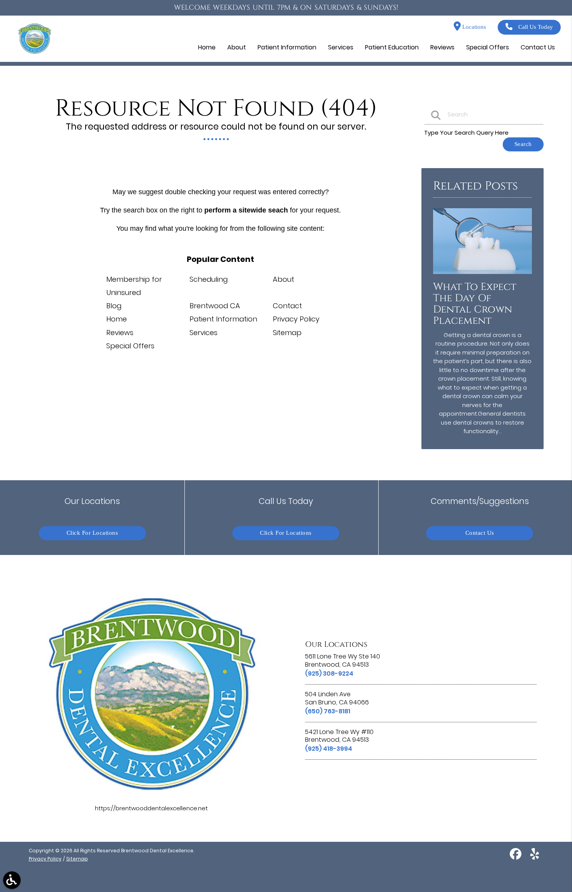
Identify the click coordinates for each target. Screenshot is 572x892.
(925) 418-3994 (328, 748)
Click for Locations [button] (92, 533)
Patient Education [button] (392, 47)
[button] (12, 880)
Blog (113, 306)
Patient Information (223, 319)
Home (116, 319)
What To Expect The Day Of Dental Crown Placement (474, 304)
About (283, 279)
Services (203, 332)
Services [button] (340, 47)
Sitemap (287, 332)
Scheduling (208, 279)
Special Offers (130, 346)
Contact (287, 306)
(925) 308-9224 (329, 673)
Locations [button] (473, 27)
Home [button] (207, 47)
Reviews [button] (442, 47)
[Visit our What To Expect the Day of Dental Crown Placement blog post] (482, 276)
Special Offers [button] (487, 47)
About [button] (236, 47)
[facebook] (516, 857)
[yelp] (534, 857)
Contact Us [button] (538, 47)
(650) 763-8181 (327, 711)
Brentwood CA (214, 306)
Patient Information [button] (287, 47)
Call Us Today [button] (535, 27)
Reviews (119, 332)
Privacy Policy (296, 319)
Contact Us (479, 533)
